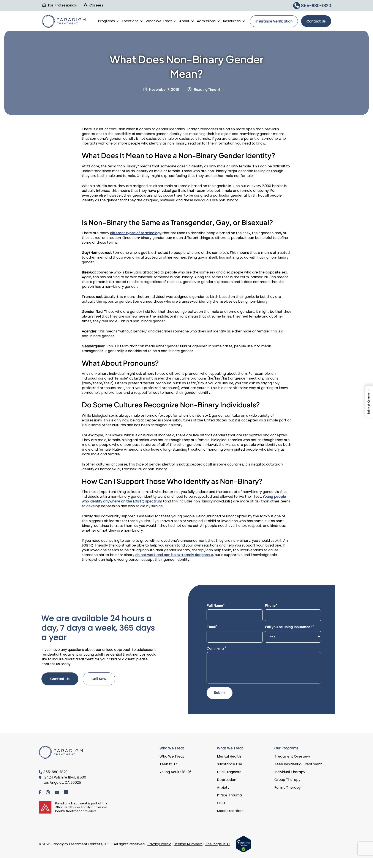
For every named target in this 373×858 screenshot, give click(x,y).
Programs (106, 21)
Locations (130, 21)
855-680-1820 (315, 6)
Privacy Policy (159, 844)
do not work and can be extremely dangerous (174, 554)
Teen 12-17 (168, 764)
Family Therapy (287, 787)
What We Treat (159, 21)
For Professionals (62, 5)
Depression (226, 779)
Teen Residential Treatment (298, 764)
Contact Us (316, 21)
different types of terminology (135, 232)
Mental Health (229, 756)
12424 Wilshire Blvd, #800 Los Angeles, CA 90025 (64, 780)
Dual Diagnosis (229, 771)
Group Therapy (287, 779)
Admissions (206, 21)
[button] (369, 401)
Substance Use (229, 764)
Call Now (99, 678)
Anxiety (223, 787)
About (184, 21)
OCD (221, 803)
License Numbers (188, 844)
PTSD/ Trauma (229, 795)
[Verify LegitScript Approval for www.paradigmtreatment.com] (243, 844)
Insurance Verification (273, 21)
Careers (96, 5)
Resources (232, 21)
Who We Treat (172, 756)
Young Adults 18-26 (175, 771)
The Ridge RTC (217, 844)
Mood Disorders (230, 810)
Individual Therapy (289, 771)
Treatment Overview (292, 756)
